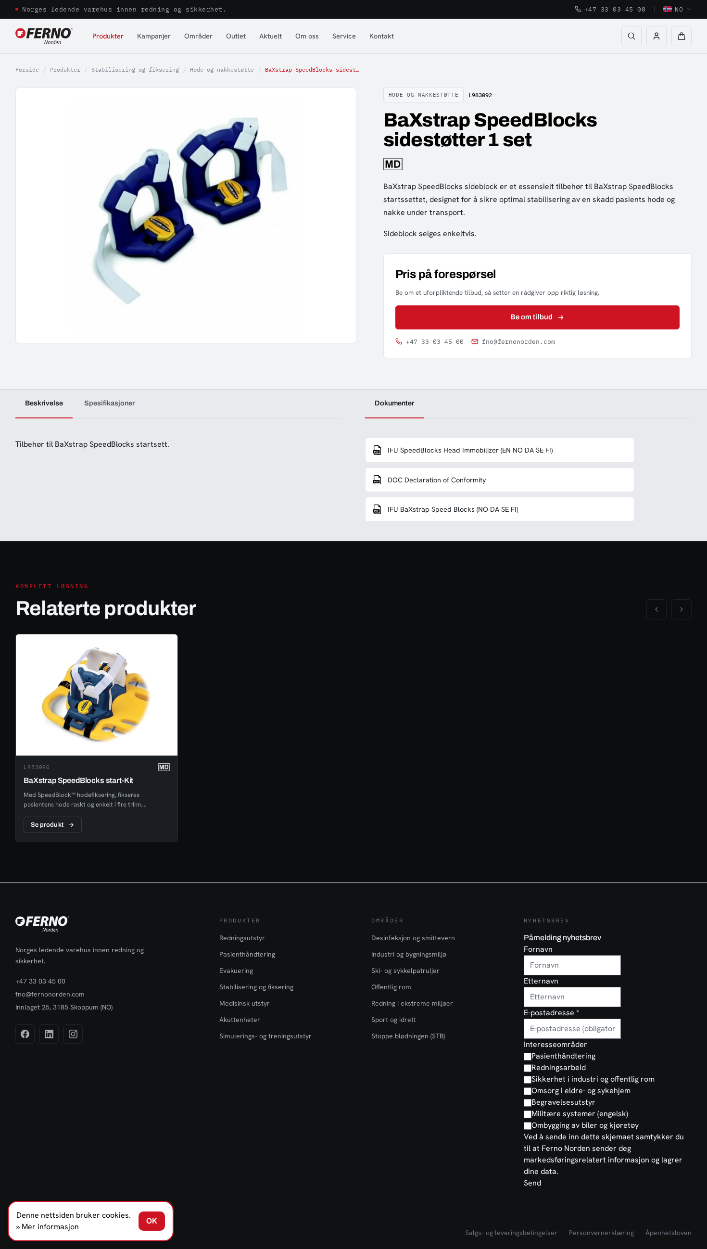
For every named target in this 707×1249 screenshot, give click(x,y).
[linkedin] (49, 1034)
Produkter (108, 35)
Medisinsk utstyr (244, 1003)
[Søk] (631, 36)
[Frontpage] (44, 36)
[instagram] (73, 1034)
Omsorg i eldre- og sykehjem (581, 1090)
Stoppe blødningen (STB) (408, 1036)
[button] (681, 36)
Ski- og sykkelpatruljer (405, 970)
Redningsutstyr (242, 938)
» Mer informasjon (47, 1227)
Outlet (236, 35)
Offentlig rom (391, 987)
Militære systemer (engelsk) (579, 1114)
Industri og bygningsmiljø (408, 954)
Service (344, 35)
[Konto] (656, 36)
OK (151, 1221)
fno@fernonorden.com (518, 342)
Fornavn (538, 949)
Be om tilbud (531, 317)
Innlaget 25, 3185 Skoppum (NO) (64, 1007)
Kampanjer (154, 35)
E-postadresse (551, 1013)
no (679, 9)
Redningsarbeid (558, 1067)
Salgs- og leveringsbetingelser (511, 1232)
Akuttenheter (239, 1019)
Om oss (307, 35)
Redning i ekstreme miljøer (412, 1003)
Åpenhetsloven (668, 1232)
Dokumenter (394, 403)
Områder (198, 35)
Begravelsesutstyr (563, 1102)
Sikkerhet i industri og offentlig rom (593, 1079)
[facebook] (25, 1034)
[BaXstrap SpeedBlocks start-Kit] (96, 738)
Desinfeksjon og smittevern (413, 938)
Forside (27, 69)
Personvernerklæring (601, 1232)
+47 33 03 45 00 (615, 9)
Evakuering (236, 970)
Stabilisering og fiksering (135, 69)
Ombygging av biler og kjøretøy (585, 1125)
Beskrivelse (44, 403)
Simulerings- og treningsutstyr (265, 1036)
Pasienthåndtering (247, 954)
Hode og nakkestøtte (222, 69)
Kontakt (381, 35)
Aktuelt (270, 35)
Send (532, 1183)
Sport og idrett (393, 1019)
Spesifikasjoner (109, 403)
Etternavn (541, 981)
